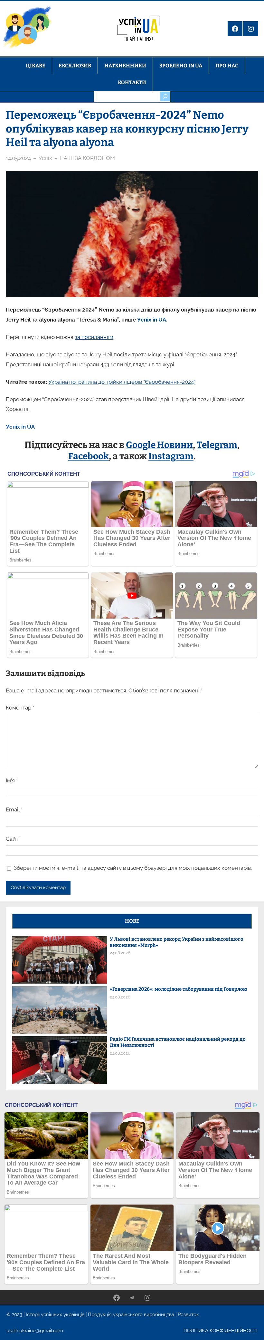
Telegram (217, 445)
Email (14, 809)
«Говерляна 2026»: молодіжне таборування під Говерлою (178, 989)
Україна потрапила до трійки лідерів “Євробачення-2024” (121, 382)
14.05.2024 (18, 158)
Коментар (20, 707)
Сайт (12, 839)
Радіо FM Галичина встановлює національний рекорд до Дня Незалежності (178, 1042)
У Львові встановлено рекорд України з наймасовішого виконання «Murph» (176, 942)
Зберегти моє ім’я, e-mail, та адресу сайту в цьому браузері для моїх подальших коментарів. (133, 868)
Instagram (170, 456)
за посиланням (94, 337)
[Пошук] (165, 96)
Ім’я (12, 780)
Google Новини (159, 445)
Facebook (88, 456)
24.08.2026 (120, 952)
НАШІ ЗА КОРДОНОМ (87, 158)
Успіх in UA (151, 319)
